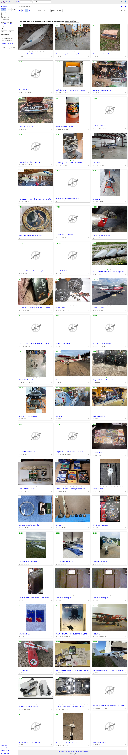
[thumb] (23, 10)
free (3, 29)
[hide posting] (52, 56)
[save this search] (125, 6)
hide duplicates (6, 19)
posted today (6, 17)
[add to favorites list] (20, 56)
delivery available (7, 40)
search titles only (7, 13)
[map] (29, 10)
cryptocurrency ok (7, 38)
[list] (19, 10)
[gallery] (26, 10)
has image (5, 15)
